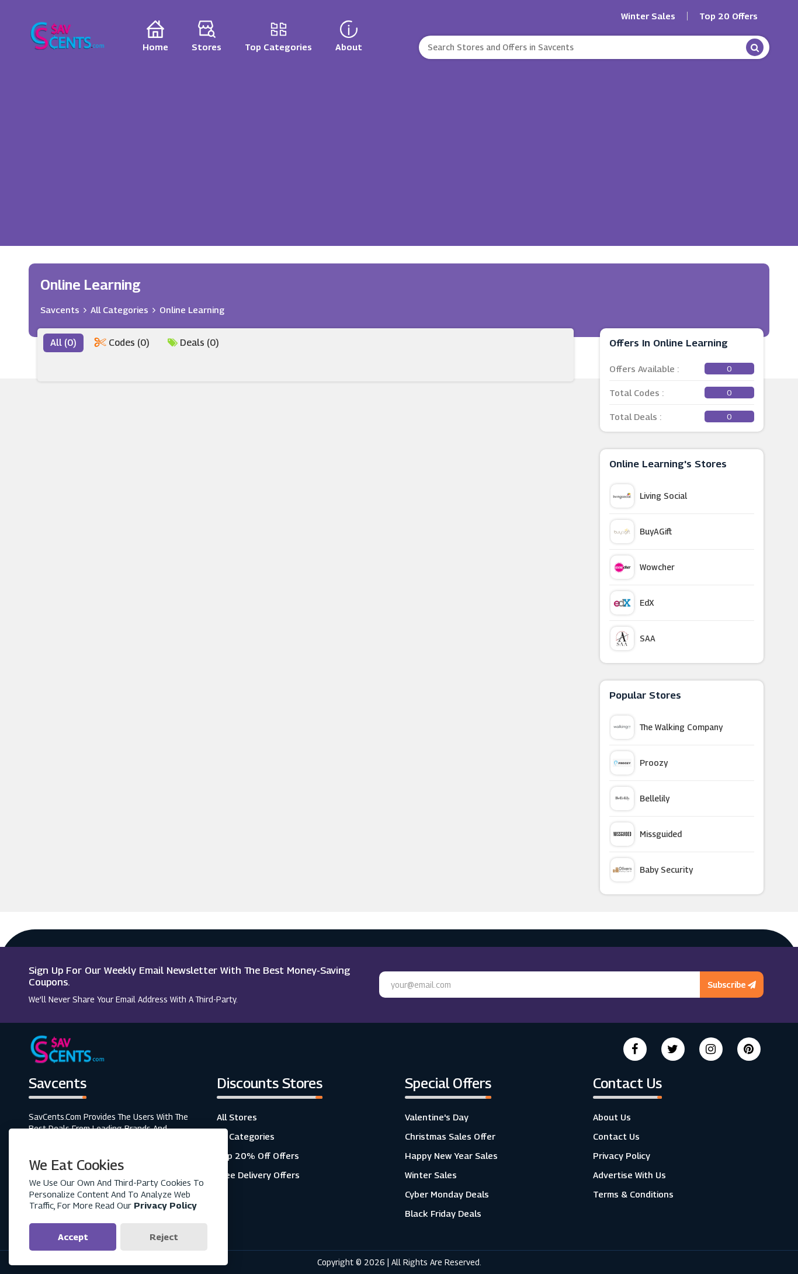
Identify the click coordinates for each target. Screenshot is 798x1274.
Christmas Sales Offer (450, 1136)
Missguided (661, 834)
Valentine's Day (437, 1117)
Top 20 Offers (728, 16)
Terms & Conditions (633, 1194)
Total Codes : (670, 392)
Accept (73, 1236)
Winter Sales (648, 16)
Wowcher (657, 567)
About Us (612, 1117)
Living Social (663, 496)
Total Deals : (670, 416)
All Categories (119, 309)
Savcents (59, 309)
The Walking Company (681, 727)
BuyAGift (656, 531)
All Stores (237, 1117)
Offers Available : (670, 368)
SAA (647, 638)
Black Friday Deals (443, 1213)
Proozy (654, 763)
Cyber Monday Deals (447, 1194)
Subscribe (727, 985)
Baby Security (666, 869)
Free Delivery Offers (258, 1174)
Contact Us (616, 1136)
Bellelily (654, 798)
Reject (164, 1236)
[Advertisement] (399, 149)
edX (647, 603)
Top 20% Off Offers (258, 1155)
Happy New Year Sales (451, 1155)
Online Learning (191, 309)
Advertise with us (629, 1174)
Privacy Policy (621, 1155)
